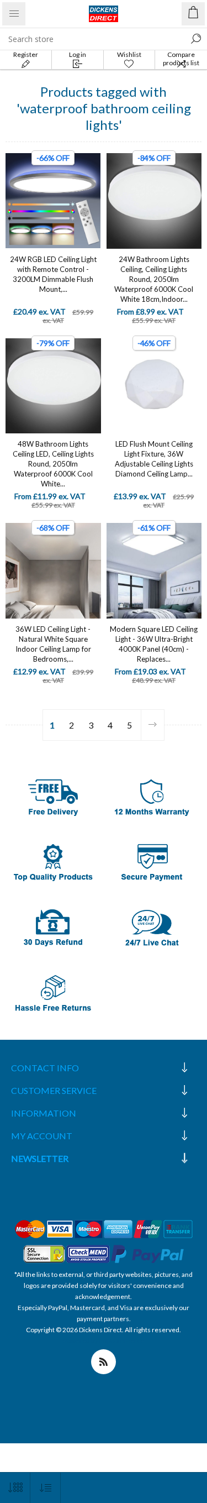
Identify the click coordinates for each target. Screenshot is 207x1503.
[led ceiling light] (53, 571)
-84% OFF (154, 158)
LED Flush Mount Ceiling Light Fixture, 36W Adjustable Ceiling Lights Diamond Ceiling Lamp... (154, 458)
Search (196, 39)
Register (25, 54)
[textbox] (92, 39)
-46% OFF (154, 343)
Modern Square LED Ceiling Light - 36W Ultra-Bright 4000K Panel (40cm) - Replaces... (154, 644)
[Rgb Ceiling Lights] (53, 201)
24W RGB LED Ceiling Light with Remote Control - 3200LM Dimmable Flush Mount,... (53, 274)
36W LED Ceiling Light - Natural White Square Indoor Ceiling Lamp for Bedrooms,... (53, 644)
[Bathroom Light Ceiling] (154, 201)
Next (152, 725)
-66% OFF (53, 158)
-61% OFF (154, 527)
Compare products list (181, 58)
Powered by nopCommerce (103, 1341)
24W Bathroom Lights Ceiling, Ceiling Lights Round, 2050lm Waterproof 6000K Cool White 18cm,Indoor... (153, 279)
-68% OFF (53, 527)
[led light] (154, 386)
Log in (77, 54)
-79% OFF (53, 343)
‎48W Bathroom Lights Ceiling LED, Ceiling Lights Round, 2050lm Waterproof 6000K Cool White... (53, 463)
